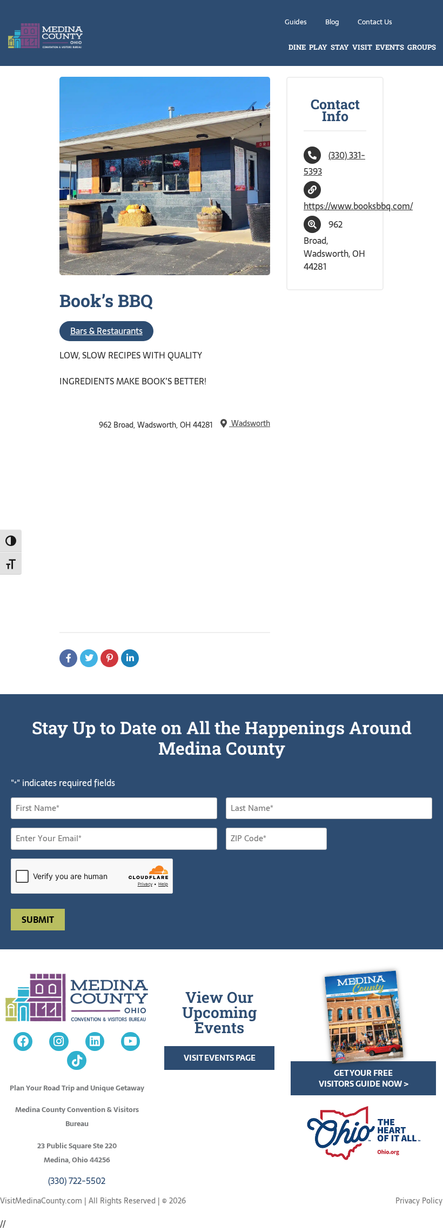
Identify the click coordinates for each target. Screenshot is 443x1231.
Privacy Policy (418, 1201)
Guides (296, 22)
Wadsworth (249, 423)
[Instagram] (58, 1041)
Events (389, 47)
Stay (340, 47)
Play (318, 47)
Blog (332, 22)
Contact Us (375, 22)
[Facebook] (23, 1041)
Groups (421, 47)
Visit (362, 47)
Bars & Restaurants (106, 331)
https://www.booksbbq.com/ (358, 206)
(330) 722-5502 (76, 1181)
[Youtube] (130, 1041)
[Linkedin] (94, 1041)
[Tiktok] (76, 1060)
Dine (297, 47)
